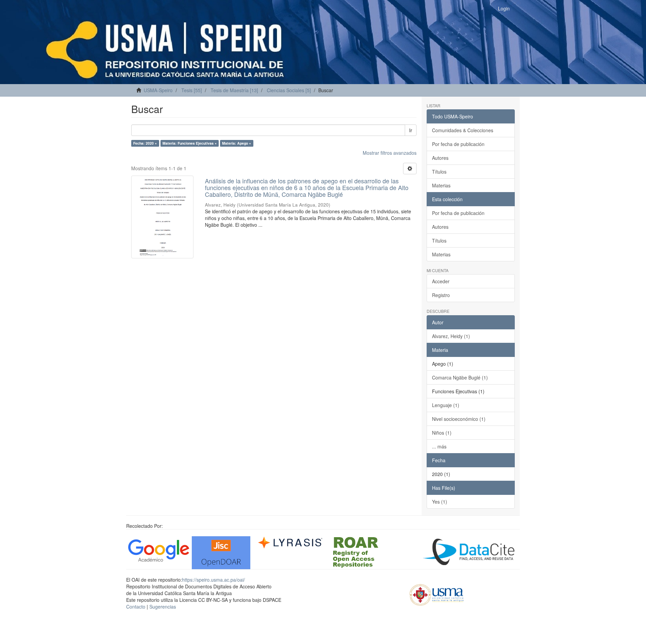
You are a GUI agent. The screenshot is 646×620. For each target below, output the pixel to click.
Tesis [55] (191, 90)
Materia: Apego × (236, 143)
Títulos (439, 171)
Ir (410, 130)
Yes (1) (439, 501)
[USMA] (436, 593)
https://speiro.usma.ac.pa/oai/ (213, 579)
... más (439, 446)
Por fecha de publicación (458, 144)
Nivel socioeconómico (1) (459, 418)
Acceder (441, 281)
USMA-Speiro (158, 90)
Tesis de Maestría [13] (234, 90)
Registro (441, 295)
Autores (440, 157)
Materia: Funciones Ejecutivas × (190, 143)
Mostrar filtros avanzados (390, 152)
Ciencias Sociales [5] (289, 90)
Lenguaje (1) (445, 405)
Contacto (135, 606)
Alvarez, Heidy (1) (451, 336)
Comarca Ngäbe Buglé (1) (460, 377)
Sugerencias (162, 606)
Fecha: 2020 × (145, 143)
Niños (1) (442, 432)
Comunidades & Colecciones (462, 130)
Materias (441, 185)
